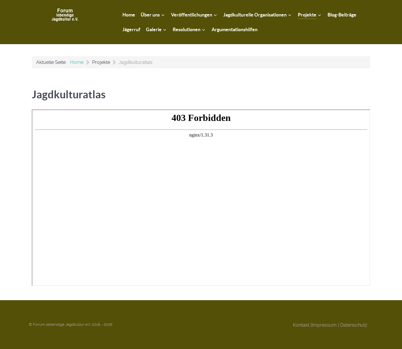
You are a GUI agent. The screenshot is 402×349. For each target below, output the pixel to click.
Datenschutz (353, 325)
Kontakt (301, 325)
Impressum (324, 325)
